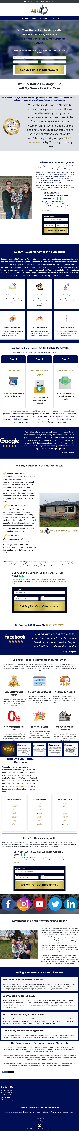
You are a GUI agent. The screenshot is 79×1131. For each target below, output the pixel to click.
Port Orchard (39, 824)
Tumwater (65, 821)
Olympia (40, 820)
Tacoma (65, 819)
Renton (65, 806)
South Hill (65, 815)
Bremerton (14, 810)
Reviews (34, 18)
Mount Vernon (40, 817)
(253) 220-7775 (55, 625)
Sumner (65, 817)
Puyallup (65, 803)
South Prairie (65, 816)
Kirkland (39, 805)
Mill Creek (40, 816)
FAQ (53, 1)
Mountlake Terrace (39, 819)
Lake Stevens (39, 808)
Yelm (65, 826)
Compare (47, 1)
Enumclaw (14, 819)
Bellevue (14, 806)
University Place (65, 823)
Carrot (50, 1129)
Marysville (26, 775)
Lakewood (40, 809)
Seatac (65, 809)
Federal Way (14, 821)
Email (58, 223)
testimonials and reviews (15, 1048)
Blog (42, 1)
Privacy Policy (52, 1107)
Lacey (40, 806)
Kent (40, 803)
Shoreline (65, 812)
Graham (14, 824)
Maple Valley (39, 812)
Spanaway (65, 813)
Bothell (14, 809)
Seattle (65, 810)
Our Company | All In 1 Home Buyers (37, 1107)
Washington (65, 824)
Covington (14, 815)
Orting (39, 821)
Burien (14, 813)
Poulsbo (39, 826)
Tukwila (65, 820)
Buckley (14, 812)
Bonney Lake (14, 808)
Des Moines (14, 816)
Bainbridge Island (14, 805)
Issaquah (14, 826)
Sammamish (65, 808)
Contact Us (55, 18)
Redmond (65, 805)
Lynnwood (40, 810)
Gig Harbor (14, 823)
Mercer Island (39, 815)
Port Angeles (39, 823)
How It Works (24, 18)
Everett (14, 820)
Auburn (14, 803)
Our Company (44, 18)
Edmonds (14, 817)
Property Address (49, 217)
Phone (46, 223)
